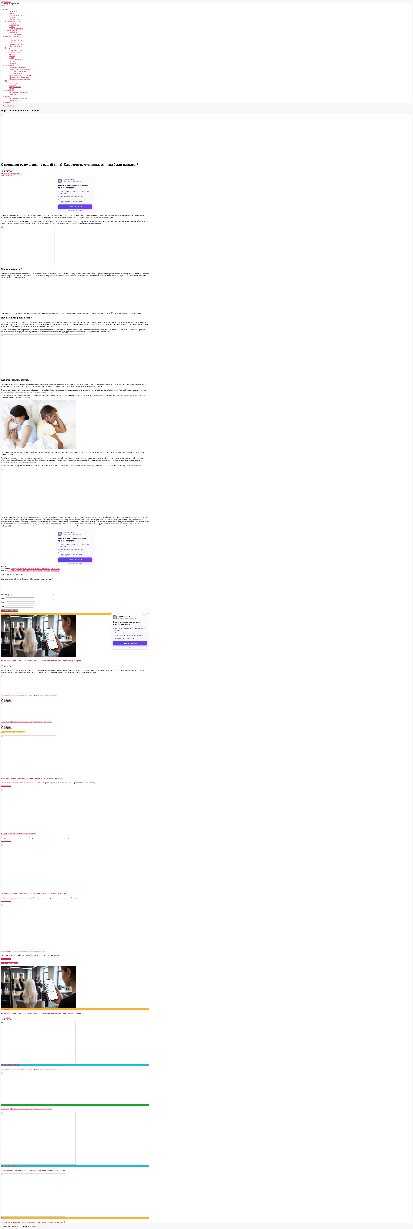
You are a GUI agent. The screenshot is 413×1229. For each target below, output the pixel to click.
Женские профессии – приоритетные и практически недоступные (26, 722)
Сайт (3, 606)
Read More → (6, 786)
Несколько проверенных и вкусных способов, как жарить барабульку (33, 571)
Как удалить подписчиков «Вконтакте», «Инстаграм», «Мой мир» (35, 569)
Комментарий (6, 595)
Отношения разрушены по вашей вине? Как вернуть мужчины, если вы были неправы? (35, 893)
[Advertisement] (65, 295)
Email (3, 602)
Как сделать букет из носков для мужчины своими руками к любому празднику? (32, 778)
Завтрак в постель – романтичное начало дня (18, 834)
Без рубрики (5, 614)
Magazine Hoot (17, 1226)
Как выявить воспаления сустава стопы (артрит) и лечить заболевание (29, 695)
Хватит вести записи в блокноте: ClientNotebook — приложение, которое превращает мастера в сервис (41, 661)
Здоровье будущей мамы (10, 1065)
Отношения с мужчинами (12, 174)
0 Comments (9, 176)
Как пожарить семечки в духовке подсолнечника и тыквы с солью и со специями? (33, 1222)
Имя (3, 598)
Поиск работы (6, 1105)
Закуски (4, 1218)
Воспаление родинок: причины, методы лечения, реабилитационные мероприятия (33, 1170)
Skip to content (6, 2)
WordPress (35, 1226)
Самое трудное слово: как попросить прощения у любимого (24, 951)
